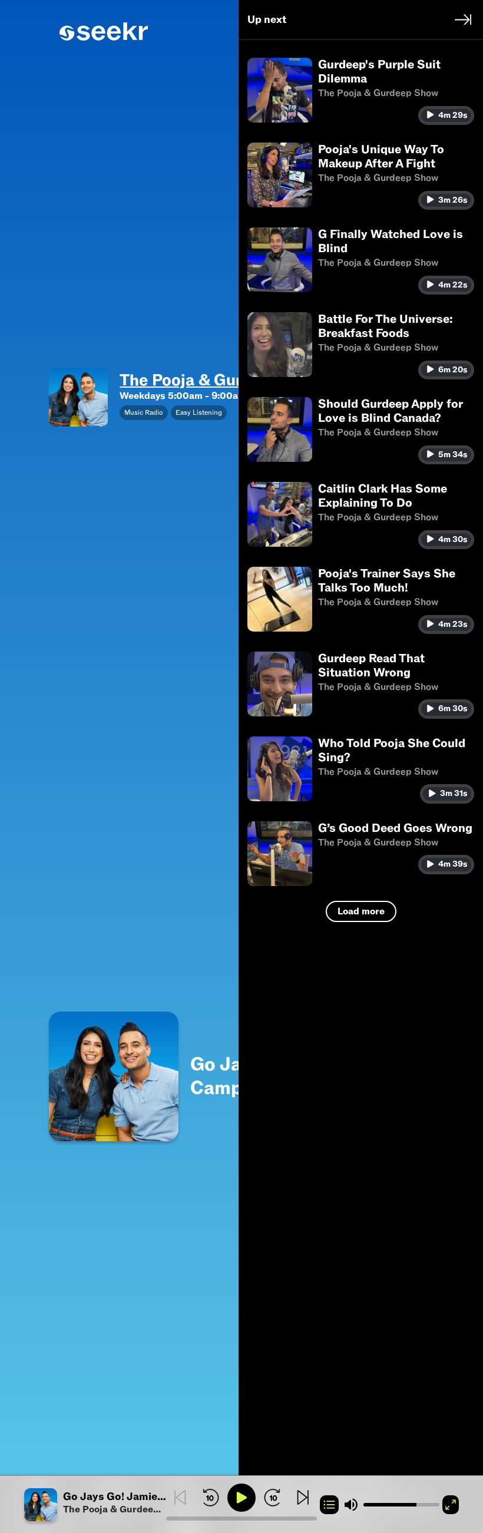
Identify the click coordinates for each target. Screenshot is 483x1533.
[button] (95, 1504)
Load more (361, 911)
